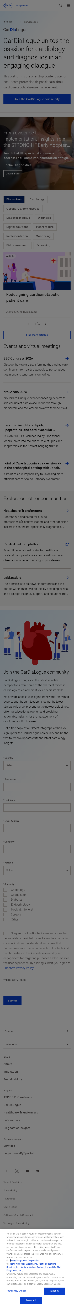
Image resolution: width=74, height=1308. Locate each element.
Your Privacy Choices (17, 1290)
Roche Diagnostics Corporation (24, 1260)
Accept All (31, 1300)
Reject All (54, 1291)
